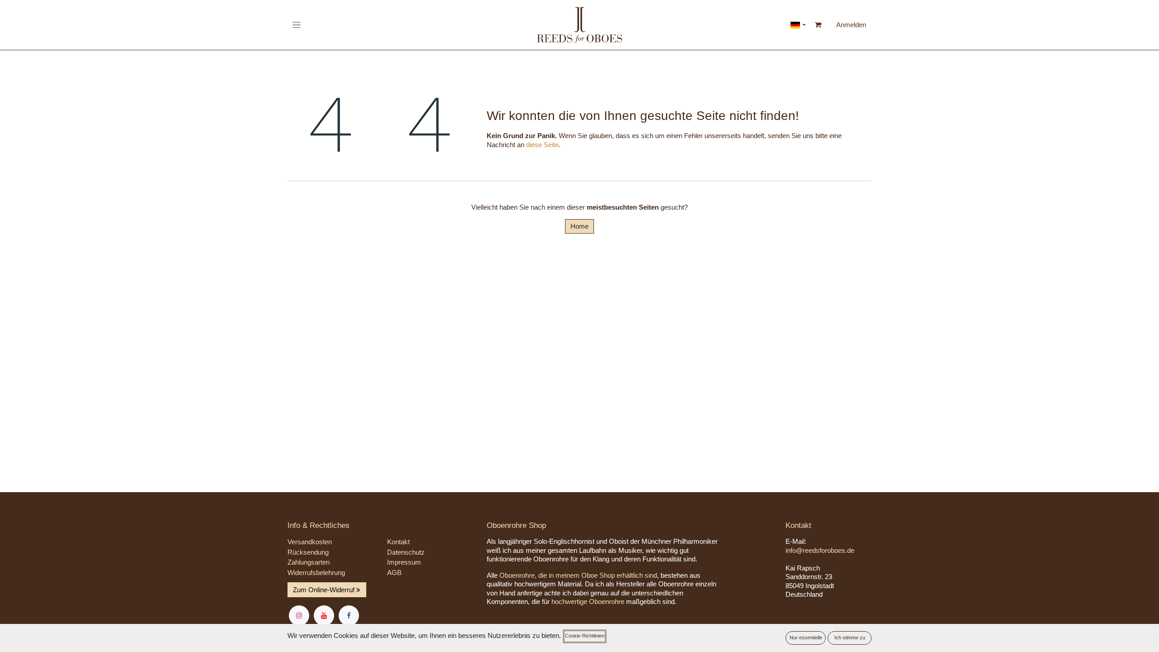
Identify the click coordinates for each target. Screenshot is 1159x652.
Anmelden (851, 25)
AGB (394, 572)
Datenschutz (406, 552)
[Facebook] (349, 615)
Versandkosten (309, 542)
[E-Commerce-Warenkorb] (818, 25)
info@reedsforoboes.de (819, 550)
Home (579, 226)
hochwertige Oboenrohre (587, 601)
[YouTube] (324, 615)
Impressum (404, 562)
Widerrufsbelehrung (316, 572)
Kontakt (398, 542)
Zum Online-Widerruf (324, 590)
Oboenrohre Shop (516, 525)
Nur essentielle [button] (806, 637)
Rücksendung (308, 552)
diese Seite (542, 145)
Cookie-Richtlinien (584, 635)
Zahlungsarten (308, 562)
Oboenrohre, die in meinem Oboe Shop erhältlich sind (578, 575)
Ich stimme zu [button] (849, 637)
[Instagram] (299, 615)
